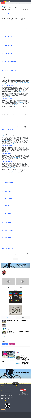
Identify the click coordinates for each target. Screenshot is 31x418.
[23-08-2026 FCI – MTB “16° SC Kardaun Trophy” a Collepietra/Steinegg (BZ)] (4, 336)
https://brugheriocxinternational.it (13, 110)
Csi (7, 395)
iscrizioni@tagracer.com (19, 102)
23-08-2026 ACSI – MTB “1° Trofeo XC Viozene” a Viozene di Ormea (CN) (17, 324)
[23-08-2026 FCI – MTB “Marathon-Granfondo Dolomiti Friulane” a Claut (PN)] (4, 321)
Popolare (8, 317)
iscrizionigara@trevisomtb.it (20, 108)
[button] (15, 373)
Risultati (15, 415)
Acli (1, 392)
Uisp (8, 398)
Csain (5, 395)
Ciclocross (10, 392)
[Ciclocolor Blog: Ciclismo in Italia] (6, 1)
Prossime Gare (4, 6)
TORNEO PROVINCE (21, 415)
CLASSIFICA (8, 23)
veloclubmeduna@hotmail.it (20, 29)
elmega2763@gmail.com (5, 135)
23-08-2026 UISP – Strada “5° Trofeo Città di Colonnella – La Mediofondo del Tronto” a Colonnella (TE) (25, 358)
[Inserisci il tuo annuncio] (15, 265)
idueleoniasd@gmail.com (14, 252)
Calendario (6, 392)
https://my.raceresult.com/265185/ (8, 20)
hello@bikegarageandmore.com (16, 157)
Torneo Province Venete (3, 398)
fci (9, 395)
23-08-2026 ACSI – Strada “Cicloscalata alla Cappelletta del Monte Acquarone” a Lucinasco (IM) (17, 3)
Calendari (17, 415)
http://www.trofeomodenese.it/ (20, 82)
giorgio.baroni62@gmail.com (13, 171)
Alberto (4, 9)
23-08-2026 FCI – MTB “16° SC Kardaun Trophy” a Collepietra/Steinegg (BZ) (25, 363)
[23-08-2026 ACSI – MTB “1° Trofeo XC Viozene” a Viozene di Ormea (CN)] (4, 325)
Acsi (3, 392)
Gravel (11, 395)
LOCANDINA (4, 23)
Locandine (8, 415)
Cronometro (2, 395)
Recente (23, 317)
